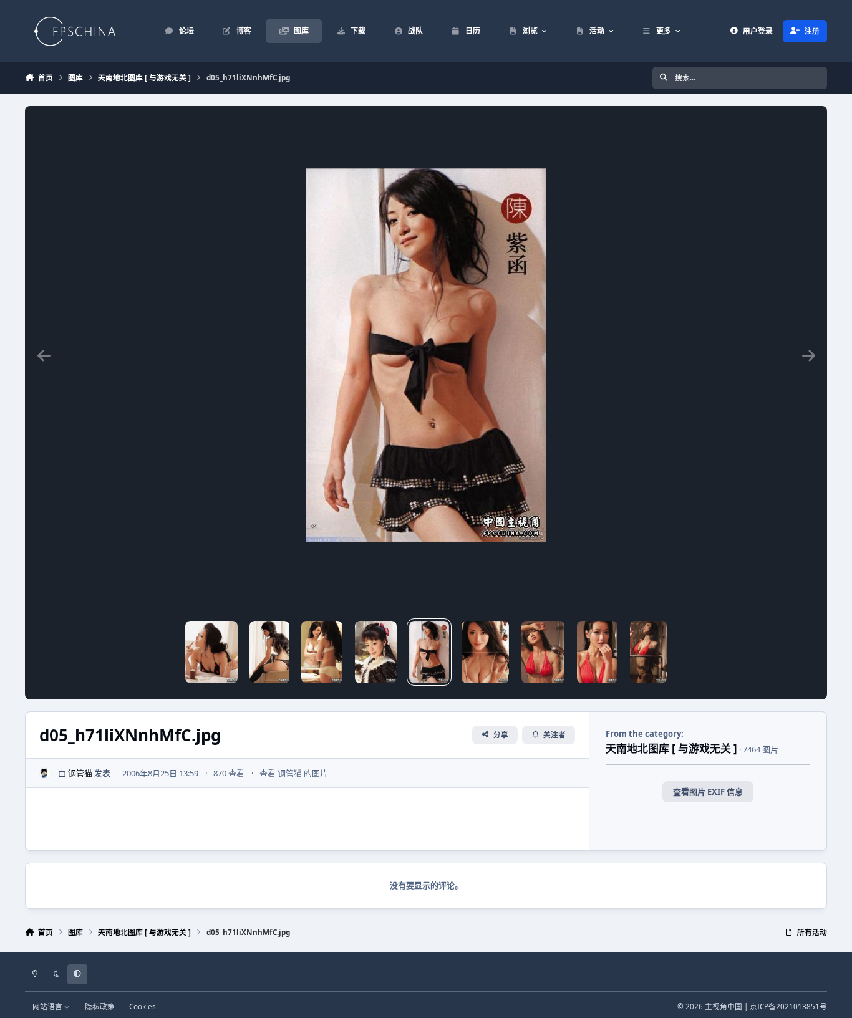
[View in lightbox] (426, 355)
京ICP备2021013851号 (788, 1006)
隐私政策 (100, 1006)
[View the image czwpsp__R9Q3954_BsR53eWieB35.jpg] (597, 652)
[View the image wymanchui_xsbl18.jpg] (269, 652)
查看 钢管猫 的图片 (293, 773)
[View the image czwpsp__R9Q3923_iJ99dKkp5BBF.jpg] (648, 652)
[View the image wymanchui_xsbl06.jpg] (376, 652)
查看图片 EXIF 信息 (708, 791)
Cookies (142, 1006)
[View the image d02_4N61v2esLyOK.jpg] (486, 652)
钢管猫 (80, 773)
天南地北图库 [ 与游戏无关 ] (671, 748)
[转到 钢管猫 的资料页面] (45, 773)
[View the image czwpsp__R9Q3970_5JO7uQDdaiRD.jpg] (542, 652)
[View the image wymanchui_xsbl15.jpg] (321, 652)
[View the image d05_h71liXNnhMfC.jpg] (429, 652)
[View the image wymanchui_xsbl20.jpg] (211, 652)
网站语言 (48, 1006)
